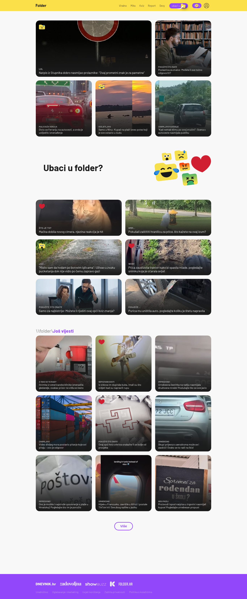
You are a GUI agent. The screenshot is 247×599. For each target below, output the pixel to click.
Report (152, 5)
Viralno (123, 5)
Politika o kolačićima (140, 592)
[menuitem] (207, 5)
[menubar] (207, 5)
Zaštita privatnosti (115, 592)
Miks (133, 5)
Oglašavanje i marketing (65, 592)
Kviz (141, 5)
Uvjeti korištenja (91, 592)
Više (123, 526)
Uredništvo (42, 592)
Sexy (162, 5)
